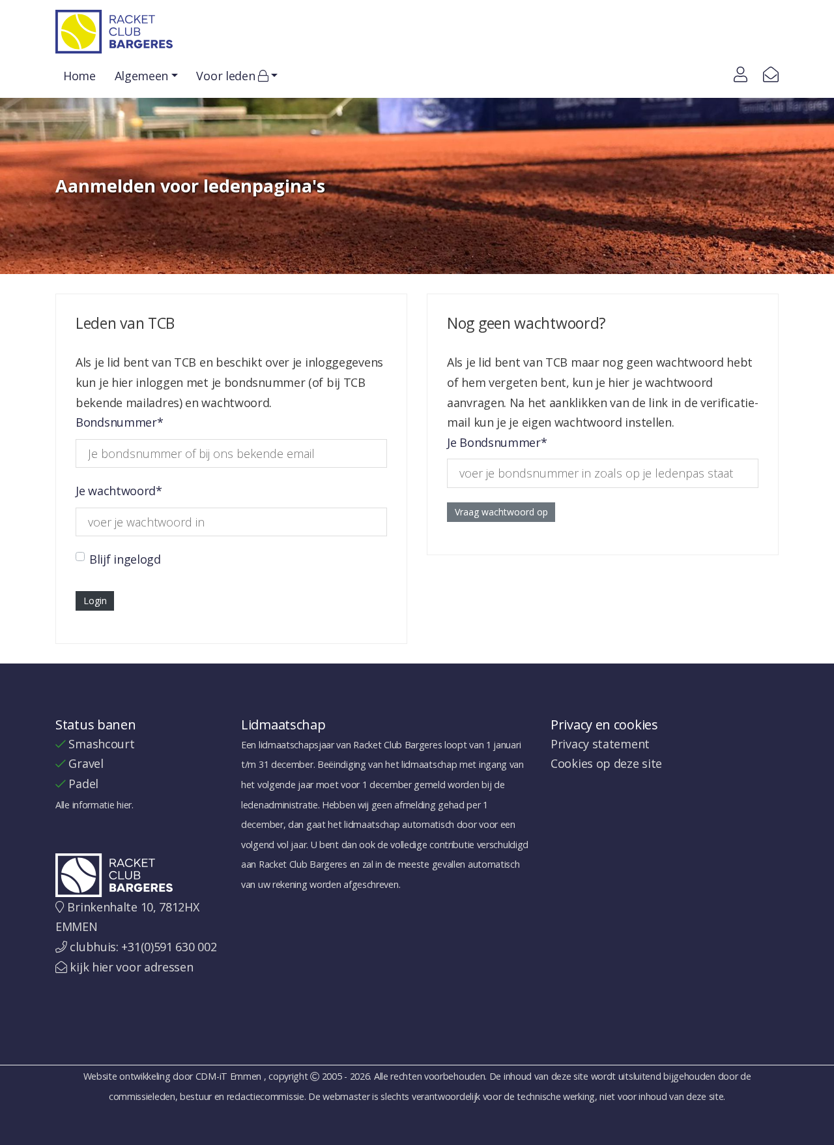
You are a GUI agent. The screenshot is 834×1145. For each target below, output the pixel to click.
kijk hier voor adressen (131, 967)
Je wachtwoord (119, 490)
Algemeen (142, 76)
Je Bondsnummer (497, 442)
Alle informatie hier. (94, 805)
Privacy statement (600, 744)
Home (79, 76)
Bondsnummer (119, 422)
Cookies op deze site (606, 763)
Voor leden (227, 76)
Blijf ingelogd (125, 559)
